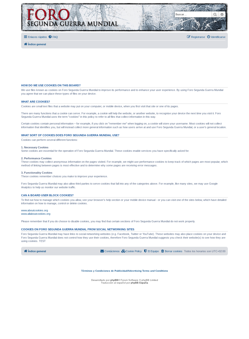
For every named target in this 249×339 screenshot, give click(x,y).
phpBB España (139, 282)
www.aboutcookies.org (34, 210)
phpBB (114, 280)
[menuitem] (53, 37)
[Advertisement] (124, 64)
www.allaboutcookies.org (35, 213)
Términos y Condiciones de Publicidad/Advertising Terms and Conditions (124, 270)
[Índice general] (91, 18)
